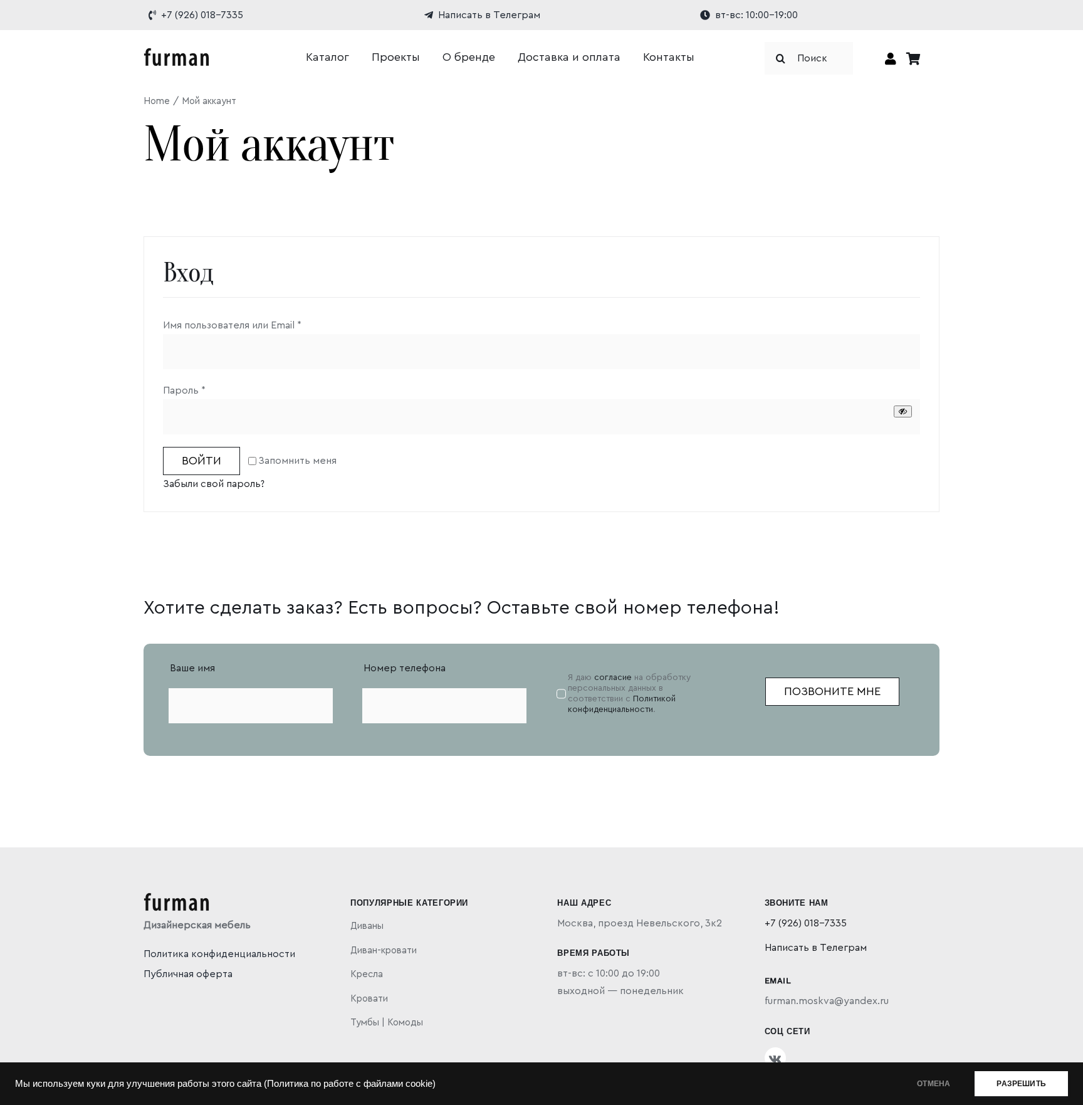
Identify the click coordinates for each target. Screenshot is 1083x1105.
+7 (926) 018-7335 (806, 923)
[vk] (775, 1058)
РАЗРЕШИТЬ (1021, 1083)
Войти (201, 460)
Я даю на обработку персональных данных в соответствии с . (629, 693)
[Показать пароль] (903, 411)
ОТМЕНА (933, 1083)
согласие (613, 677)
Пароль (184, 390)
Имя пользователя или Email (232, 325)
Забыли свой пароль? (213, 484)
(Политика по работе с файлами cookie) (350, 1084)
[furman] (176, 53)
